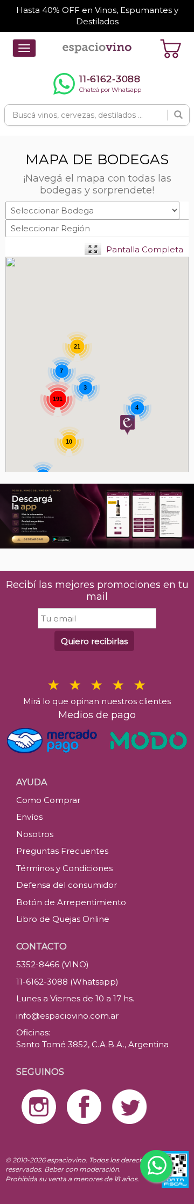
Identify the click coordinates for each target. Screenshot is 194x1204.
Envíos (29, 817)
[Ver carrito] (171, 48)
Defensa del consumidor (66, 885)
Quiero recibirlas (94, 641)
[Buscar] (178, 115)
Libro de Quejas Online (62, 919)
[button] (127, 425)
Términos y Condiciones (64, 868)
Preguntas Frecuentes (62, 851)
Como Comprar (48, 800)
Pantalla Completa (144, 249)
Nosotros (34, 834)
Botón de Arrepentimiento (71, 902)
